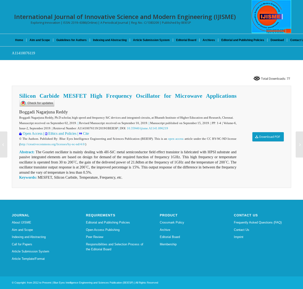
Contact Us (241, 230)
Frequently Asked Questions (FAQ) (258, 222)
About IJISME (21, 222)
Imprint (238, 237)
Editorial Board (170, 237)
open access (175, 138)
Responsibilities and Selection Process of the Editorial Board (114, 246)
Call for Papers (22, 244)
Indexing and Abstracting (29, 237)
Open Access (32, 133)
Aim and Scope (22, 230)
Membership (168, 244)
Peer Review (94, 237)
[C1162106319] (3, 144)
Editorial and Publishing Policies (108, 222)
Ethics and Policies (61, 133)
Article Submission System (30, 251)
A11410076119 (23, 53)
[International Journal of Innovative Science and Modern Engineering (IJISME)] (271, 16)
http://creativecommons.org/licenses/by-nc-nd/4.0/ (52, 144)
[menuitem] (19, 40)
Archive (165, 230)
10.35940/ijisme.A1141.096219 (147, 128)
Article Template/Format (28, 259)
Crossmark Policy (172, 222)
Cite (85, 133)
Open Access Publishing (103, 230)
